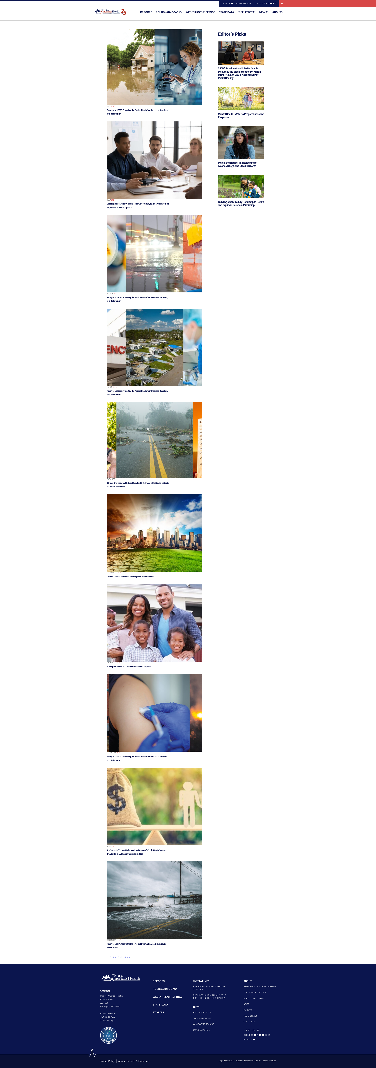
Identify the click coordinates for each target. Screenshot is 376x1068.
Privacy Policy (107, 1061)
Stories (158, 1012)
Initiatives (245, 12)
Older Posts (124, 957)
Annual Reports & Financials (133, 1061)
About (276, 12)
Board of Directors (254, 998)
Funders (248, 1010)
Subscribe (242, 3)
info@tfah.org (107, 1020)
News (263, 12)
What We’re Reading (203, 1024)
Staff (246, 1004)
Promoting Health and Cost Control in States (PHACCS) (209, 996)
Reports (146, 12)
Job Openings (250, 1015)
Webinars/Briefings (200, 12)
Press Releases (202, 1012)
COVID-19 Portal (201, 1030)
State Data (226, 12)
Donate (226, 3)
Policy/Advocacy (168, 12)
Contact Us (249, 1021)
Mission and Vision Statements (260, 986)
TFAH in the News (202, 1018)
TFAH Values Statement (255, 992)
